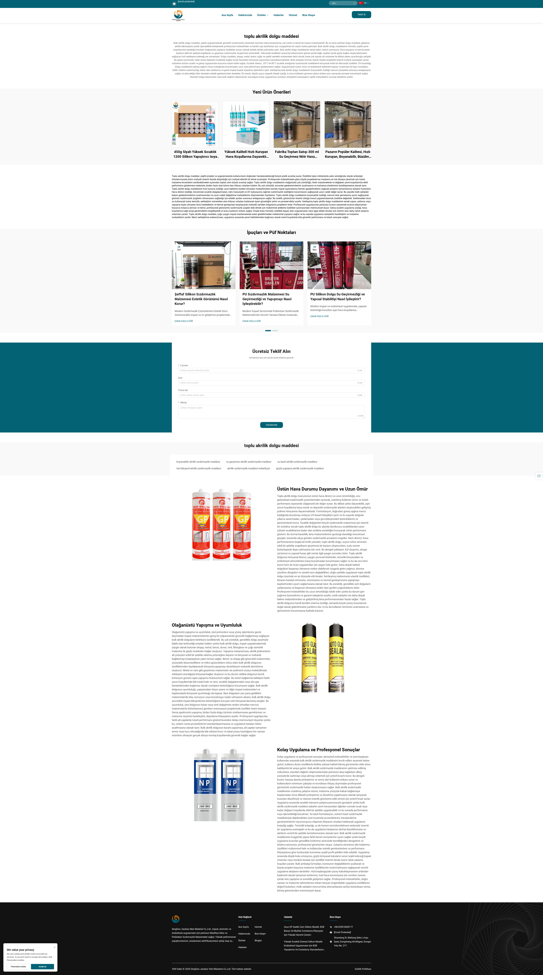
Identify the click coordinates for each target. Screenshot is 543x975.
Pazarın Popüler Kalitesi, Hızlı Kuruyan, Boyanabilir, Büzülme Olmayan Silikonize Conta (348, 154)
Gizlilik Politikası (363, 969)
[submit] (354, 3)
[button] (268, 330)
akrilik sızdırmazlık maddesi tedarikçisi (248, 468)
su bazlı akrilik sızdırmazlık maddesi (297, 461)
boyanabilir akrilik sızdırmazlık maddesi (198, 461)
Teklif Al (361, 14)
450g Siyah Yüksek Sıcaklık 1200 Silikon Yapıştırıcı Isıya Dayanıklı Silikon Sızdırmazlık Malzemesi (195, 154)
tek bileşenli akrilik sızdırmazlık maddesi (198, 468)
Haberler (279, 15)
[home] (178, 15)
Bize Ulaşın (308, 15)
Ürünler (261, 15)
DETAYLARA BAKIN (195, 124)
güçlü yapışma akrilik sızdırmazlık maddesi (300, 468)
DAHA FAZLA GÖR (184, 321)
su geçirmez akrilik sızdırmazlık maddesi (248, 461)
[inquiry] (539, 476)
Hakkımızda (245, 15)
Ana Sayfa (227, 15)
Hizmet (293, 15)
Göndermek (271, 425)
